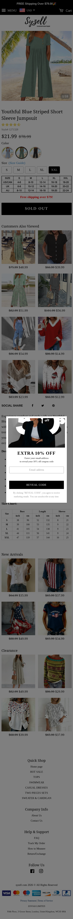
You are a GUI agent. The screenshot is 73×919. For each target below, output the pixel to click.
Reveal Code (36, 485)
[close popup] (62, 421)
